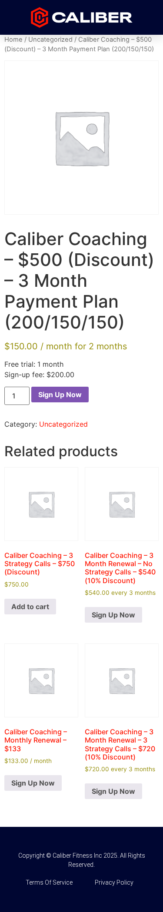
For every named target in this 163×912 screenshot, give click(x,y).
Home (13, 39)
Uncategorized (50, 39)
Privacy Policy (114, 882)
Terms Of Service (49, 882)
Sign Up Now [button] (113, 614)
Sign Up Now (60, 394)
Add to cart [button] (30, 606)
